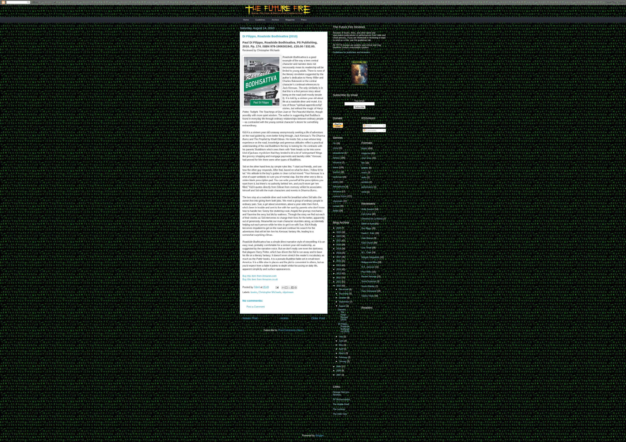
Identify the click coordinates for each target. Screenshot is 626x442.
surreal (336, 206)
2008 (339, 370)
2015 (339, 265)
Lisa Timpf (366, 247)
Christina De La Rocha (372, 218)
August (342, 306)
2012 (339, 277)
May (341, 345)
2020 (339, 244)
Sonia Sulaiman (368, 281)
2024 (339, 228)
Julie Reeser (367, 238)
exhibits (365, 182)
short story (366, 158)
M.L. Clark (366, 252)
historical (337, 162)
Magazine (290, 20)
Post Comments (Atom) (291, 330)
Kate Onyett (367, 243)
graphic (364, 168)
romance (337, 191)
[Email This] (283, 287)
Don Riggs (366, 228)
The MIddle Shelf (341, 404)
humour (336, 172)
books (254, 292)
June (341, 341)
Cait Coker (366, 214)
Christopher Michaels (270, 292)
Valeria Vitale (367, 296)
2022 (339, 236)
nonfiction (337, 177)
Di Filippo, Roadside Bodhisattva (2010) (344, 328)
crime (335, 148)
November (344, 293)
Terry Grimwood (368, 291)
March (342, 353)
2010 (339, 286)
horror (335, 167)
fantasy (336, 158)
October (343, 297)
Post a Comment (255, 306)
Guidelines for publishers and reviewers (351, 52)
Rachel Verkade (368, 276)
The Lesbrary (339, 409)
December (344, 289)
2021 (339, 240)
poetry (336, 182)
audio (363, 177)
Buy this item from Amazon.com (259, 275)
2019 (339, 248)
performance (367, 187)
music (364, 172)
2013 (339, 273)
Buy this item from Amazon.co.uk (260, 279)
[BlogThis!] (286, 287)
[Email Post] (276, 287)
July (341, 336)
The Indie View (340, 414)
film (363, 163)
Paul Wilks (366, 272)
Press (304, 20)
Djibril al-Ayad (367, 223)
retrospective (339, 186)
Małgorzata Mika (369, 262)
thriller (336, 211)
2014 (339, 269)
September (344, 302)
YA (334, 143)
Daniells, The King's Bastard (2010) (343, 314)
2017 (339, 257)
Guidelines (260, 20)
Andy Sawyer (367, 209)
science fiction (340, 196)
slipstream (288, 292)
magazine (366, 153)
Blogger (319, 435)
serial (363, 192)
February (343, 357)
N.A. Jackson (367, 267)
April (341, 349)
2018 (339, 253)
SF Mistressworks (341, 399)
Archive (275, 20)
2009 (339, 366)
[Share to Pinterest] (295, 287)
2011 (339, 282)
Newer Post (250, 318)
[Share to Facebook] (292, 287)
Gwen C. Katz (368, 233)
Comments (370, 130)
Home (246, 20)
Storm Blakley (368, 286)
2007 (339, 375)
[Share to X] (289, 287)
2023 (339, 232)
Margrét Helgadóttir (370, 257)
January (343, 361)
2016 (339, 261)
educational (338, 153)
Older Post (318, 318)
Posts (368, 126)
